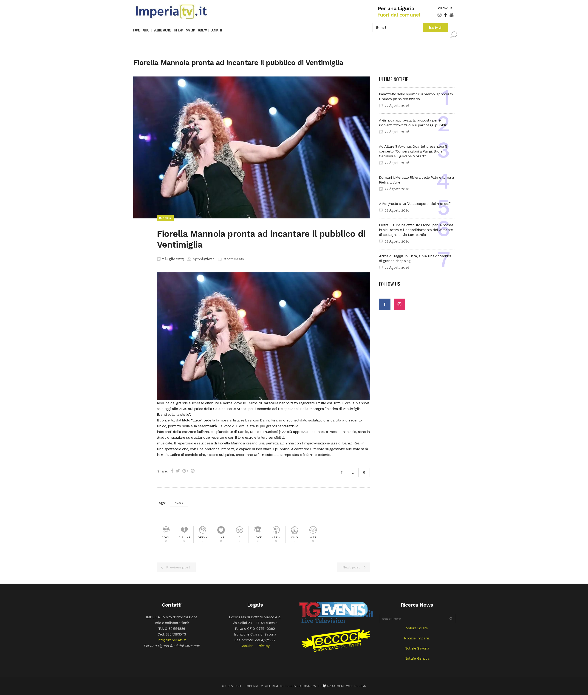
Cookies (246, 646)
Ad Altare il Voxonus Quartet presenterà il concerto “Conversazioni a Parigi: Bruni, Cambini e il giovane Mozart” (413, 151)
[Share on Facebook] (172, 471)
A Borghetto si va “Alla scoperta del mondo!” (415, 203)
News (179, 502)
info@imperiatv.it (172, 640)
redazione (205, 259)
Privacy (263, 646)
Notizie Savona (416, 648)
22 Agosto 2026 (396, 105)
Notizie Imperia (417, 638)
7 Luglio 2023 (172, 259)
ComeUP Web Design (349, 686)
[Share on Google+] (185, 471)
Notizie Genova (416, 658)
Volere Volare (417, 628)
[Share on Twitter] (178, 471)
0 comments (234, 259)
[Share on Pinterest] (193, 471)
